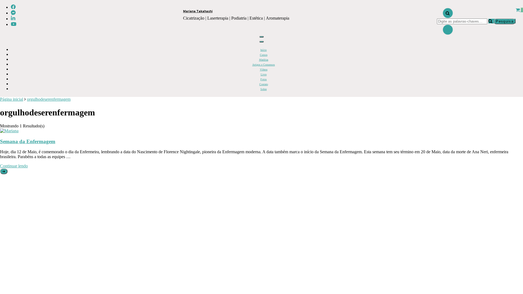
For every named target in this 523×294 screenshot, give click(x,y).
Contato (263, 84)
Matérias (263, 59)
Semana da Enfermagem (27, 141)
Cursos (263, 54)
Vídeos (263, 69)
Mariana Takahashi (197, 11)
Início (263, 49)
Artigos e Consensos (263, 64)
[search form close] (447, 29)
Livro (264, 74)
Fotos (263, 79)
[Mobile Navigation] (261, 37)
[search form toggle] (447, 13)
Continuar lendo (14, 166)
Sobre (263, 89)
